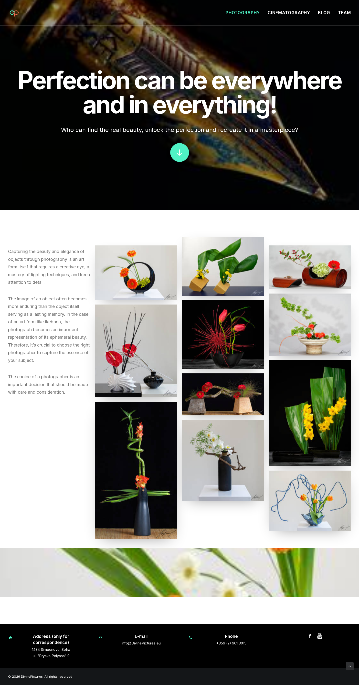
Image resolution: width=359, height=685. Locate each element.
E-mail (141, 636)
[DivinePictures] (14, 13)
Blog (324, 12)
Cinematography (289, 12)
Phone (231, 636)
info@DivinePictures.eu (141, 643)
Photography (243, 12)
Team (344, 12)
